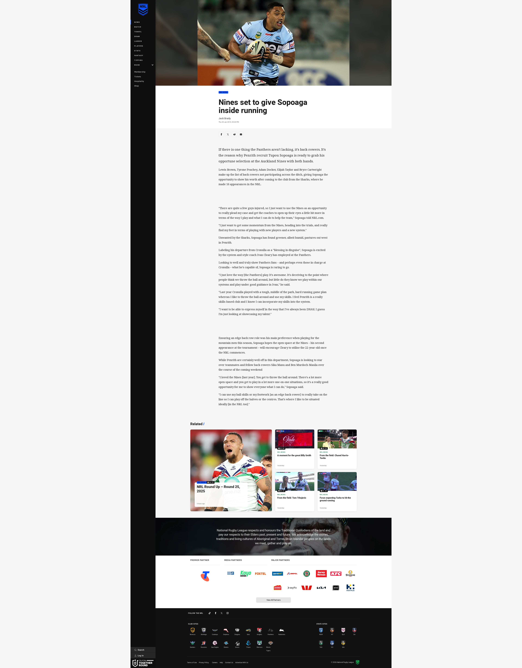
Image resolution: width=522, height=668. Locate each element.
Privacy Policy (204, 662)
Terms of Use (192, 662)
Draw (137, 36)
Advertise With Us (241, 662)
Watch (137, 27)
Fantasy (138, 55)
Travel (138, 32)
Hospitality (139, 81)
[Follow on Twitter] (221, 613)
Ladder (138, 41)
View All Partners (274, 600)
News (137, 22)
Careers (214, 662)
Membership (139, 72)
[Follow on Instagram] (227, 613)
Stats (137, 51)
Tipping (138, 60)
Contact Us (229, 662)
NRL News (223, 92)
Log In (141, 655)
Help (221, 662)
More (137, 65)
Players (138, 46)
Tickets (137, 76)
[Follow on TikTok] (210, 613)
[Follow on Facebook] (216, 613)
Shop (136, 86)
